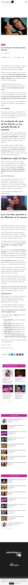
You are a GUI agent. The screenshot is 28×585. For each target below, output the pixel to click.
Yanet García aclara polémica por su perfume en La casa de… (15, 420)
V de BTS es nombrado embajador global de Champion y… (17, 457)
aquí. (23, 327)
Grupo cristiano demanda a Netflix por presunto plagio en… (16, 444)
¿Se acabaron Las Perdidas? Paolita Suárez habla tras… (17, 463)
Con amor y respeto (6, 345)
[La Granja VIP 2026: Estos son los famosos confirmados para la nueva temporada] (8, 388)
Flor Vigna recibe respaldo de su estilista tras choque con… (16, 451)
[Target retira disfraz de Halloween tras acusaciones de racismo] (20, 373)
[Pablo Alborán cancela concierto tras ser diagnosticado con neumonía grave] (20, 388)
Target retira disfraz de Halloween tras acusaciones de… (16, 426)
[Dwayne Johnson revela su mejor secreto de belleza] (4, 481)
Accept (11, 583)
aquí (10, 322)
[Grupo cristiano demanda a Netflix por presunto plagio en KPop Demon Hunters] (4, 445)
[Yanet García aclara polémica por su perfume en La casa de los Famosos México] (8, 373)
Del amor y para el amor (7, 348)
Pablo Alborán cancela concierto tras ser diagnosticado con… (17, 438)
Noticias (3, 44)
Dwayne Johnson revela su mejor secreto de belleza (17, 480)
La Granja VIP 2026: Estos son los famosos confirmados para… (17, 432)
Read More (17, 583)
